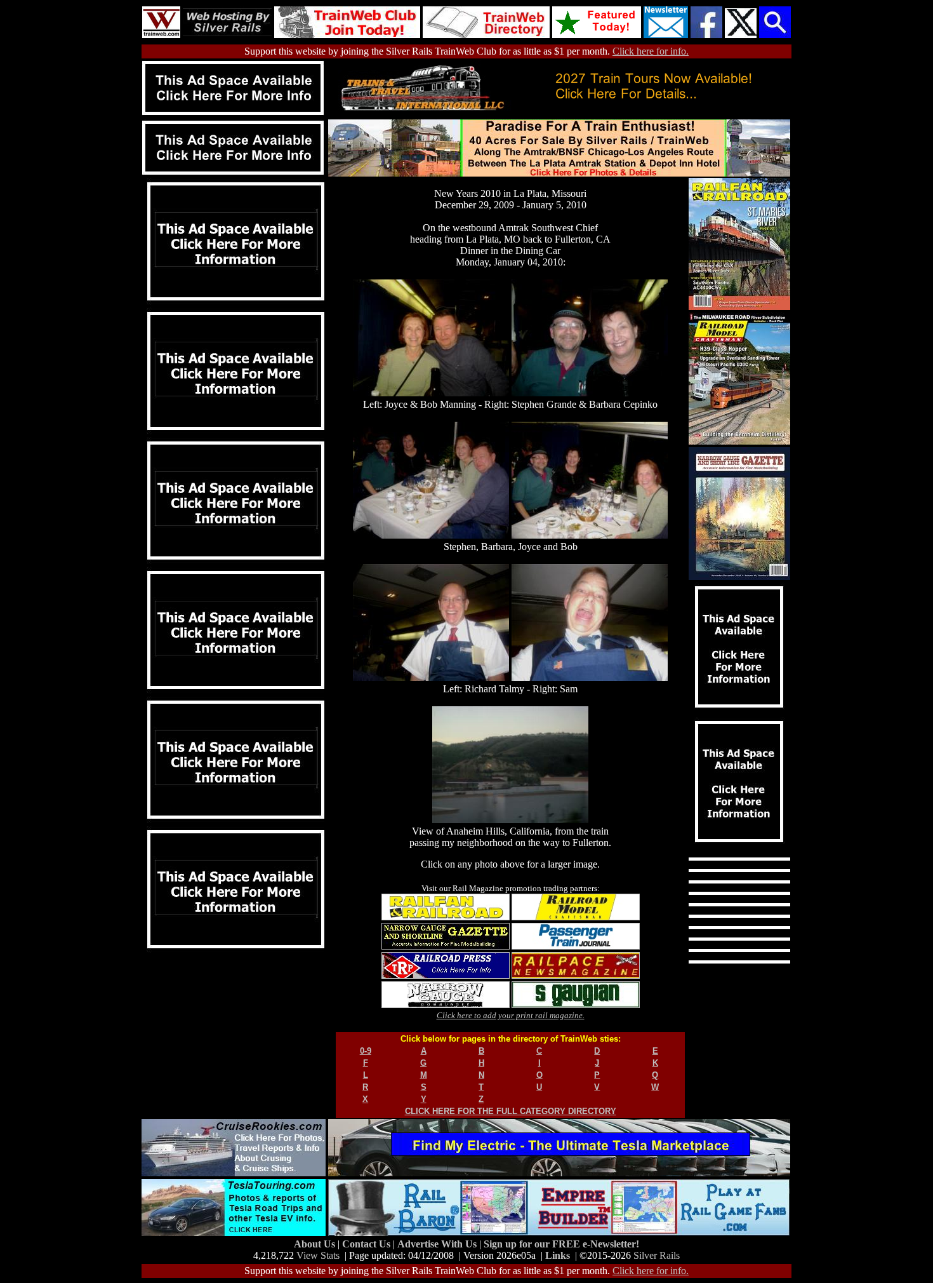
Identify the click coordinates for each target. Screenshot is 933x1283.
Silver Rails (656, 1255)
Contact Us (367, 1244)
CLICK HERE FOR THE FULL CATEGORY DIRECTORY (510, 1111)
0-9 (365, 1051)
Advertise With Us (438, 1244)
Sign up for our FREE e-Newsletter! (561, 1244)
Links (557, 1255)
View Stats (318, 1255)
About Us (316, 1244)
